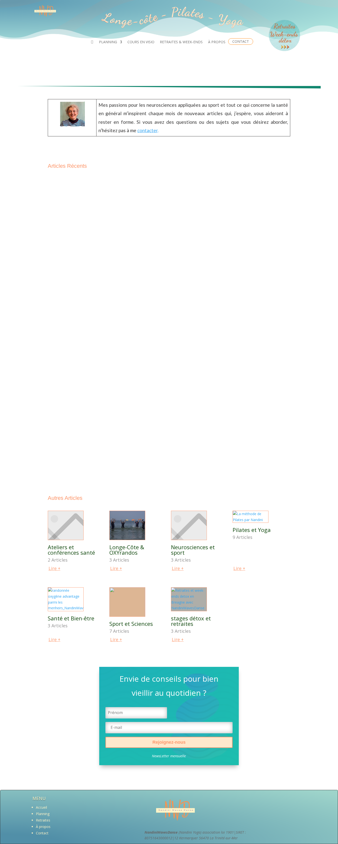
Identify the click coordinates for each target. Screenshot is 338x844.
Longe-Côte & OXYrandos (126, 549)
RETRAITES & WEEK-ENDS (181, 42)
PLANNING (108, 42)
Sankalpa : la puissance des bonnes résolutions (97, 463)
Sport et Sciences (131, 623)
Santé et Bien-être (71, 618)
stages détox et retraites (191, 620)
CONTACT (240, 41)
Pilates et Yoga (252, 529)
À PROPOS (216, 42)
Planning (42, 813)
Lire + (54, 568)
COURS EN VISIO (140, 42)
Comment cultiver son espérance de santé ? (94, 340)
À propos (43, 826)
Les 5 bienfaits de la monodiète (82, 381)
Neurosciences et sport (193, 549)
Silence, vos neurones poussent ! (84, 422)
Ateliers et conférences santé (71, 549)
